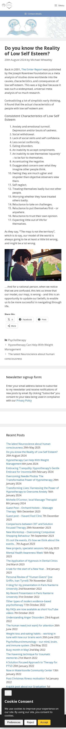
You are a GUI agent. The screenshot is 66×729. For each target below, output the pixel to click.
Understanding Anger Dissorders (25, 617)
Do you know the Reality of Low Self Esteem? (32, 452)
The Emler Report (32, 69)
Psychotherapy (17, 340)
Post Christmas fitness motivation (25, 678)
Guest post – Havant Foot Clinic (24, 516)
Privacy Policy (24, 400)
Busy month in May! (17, 649)
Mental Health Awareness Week (24, 552)
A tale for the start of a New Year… (26, 569)
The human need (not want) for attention (30, 625)
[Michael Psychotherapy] (7, 5)
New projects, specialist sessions (25, 548)
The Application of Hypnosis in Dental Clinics (32, 560)
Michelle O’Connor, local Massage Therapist (31, 499)
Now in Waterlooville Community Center (29, 670)
